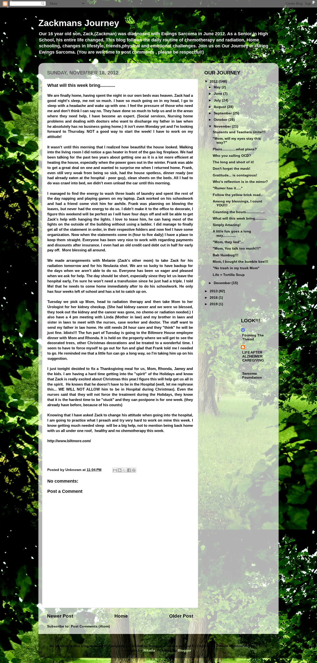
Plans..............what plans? (235, 149)
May (218, 87)
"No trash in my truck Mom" (236, 268)
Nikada (149, 650)
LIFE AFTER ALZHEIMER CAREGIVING (253, 356)
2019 (214, 304)
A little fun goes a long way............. (232, 233)
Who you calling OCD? (232, 156)
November (223, 126)
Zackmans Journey (78, 23)
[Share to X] (124, 470)
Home (121, 616)
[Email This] (114, 470)
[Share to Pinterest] (133, 470)
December (223, 283)
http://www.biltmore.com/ (69, 441)
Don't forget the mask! (231, 168)
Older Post (181, 616)
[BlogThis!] (119, 470)
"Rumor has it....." (228, 188)
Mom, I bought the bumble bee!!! (240, 262)
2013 (214, 291)
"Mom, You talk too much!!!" (237, 248)
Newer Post (60, 616)
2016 (214, 297)
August (220, 107)
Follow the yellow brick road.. (238, 195)
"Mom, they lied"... (228, 242)
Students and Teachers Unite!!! (239, 132)
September (223, 113)
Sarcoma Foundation (252, 375)
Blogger (184, 650)
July (218, 100)
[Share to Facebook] (129, 470)
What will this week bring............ (240, 218)
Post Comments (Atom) (90, 626)
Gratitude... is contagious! (235, 175)
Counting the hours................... (239, 212)
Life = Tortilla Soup (229, 275)
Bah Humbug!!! (225, 255)
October (221, 120)
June (218, 94)
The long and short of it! (233, 162)
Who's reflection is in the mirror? (240, 182)
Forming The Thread (253, 337)
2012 (214, 81)
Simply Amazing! (227, 225)
